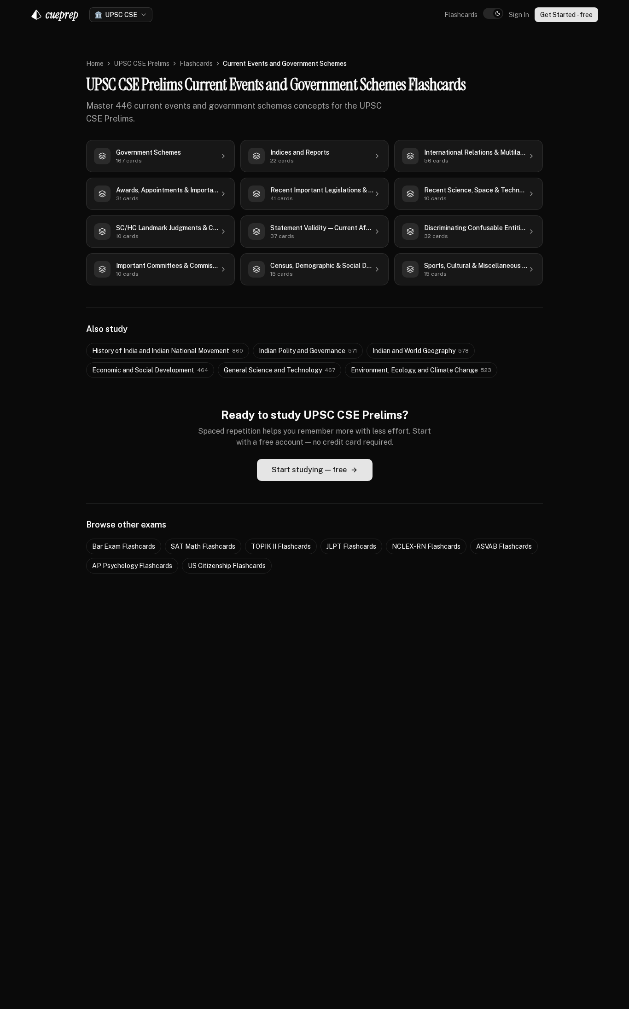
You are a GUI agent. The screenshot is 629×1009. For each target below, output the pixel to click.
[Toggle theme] (493, 13)
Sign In (519, 14)
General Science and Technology (279, 370)
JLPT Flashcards (351, 546)
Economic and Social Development (150, 370)
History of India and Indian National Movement (167, 350)
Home (95, 63)
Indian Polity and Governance (308, 350)
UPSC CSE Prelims (141, 63)
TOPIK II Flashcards (281, 546)
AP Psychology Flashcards (132, 565)
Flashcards (461, 14)
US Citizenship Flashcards (227, 565)
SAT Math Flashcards (203, 546)
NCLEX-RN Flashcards (426, 546)
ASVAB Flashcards (504, 546)
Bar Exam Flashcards (123, 546)
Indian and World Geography (421, 350)
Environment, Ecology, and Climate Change (421, 370)
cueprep (62, 14)
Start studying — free (309, 469)
